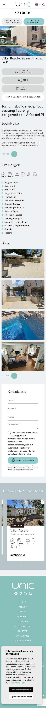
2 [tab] (21, 565)
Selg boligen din (22, 626)
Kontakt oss (22, 636)
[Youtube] (16, 593)
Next (43, 41)
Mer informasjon (17, 683)
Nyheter (22, 631)
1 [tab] (19, 565)
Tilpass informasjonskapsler (21, 697)
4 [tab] (26, 565)
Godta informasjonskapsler (21, 689)
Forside (23, 607)
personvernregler (16, 445)
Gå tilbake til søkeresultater (24, 97)
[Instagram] (25, 593)
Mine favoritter (23, 641)
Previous (2, 41)
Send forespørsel (26, 460)
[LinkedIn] (30, 593)
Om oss (22, 612)
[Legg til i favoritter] (40, 502)
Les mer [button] (6, 376)
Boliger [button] (21, 617)
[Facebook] (21, 593)
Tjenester (22, 622)
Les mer (6, 154)
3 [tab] (24, 565)
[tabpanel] (23, 530)
